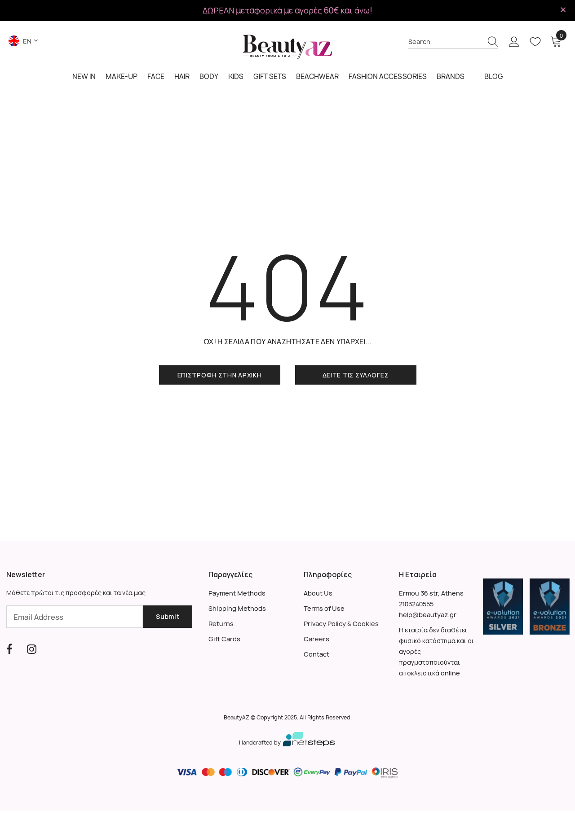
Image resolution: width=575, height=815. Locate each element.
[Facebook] (9, 649)
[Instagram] (31, 649)
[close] (563, 9)
